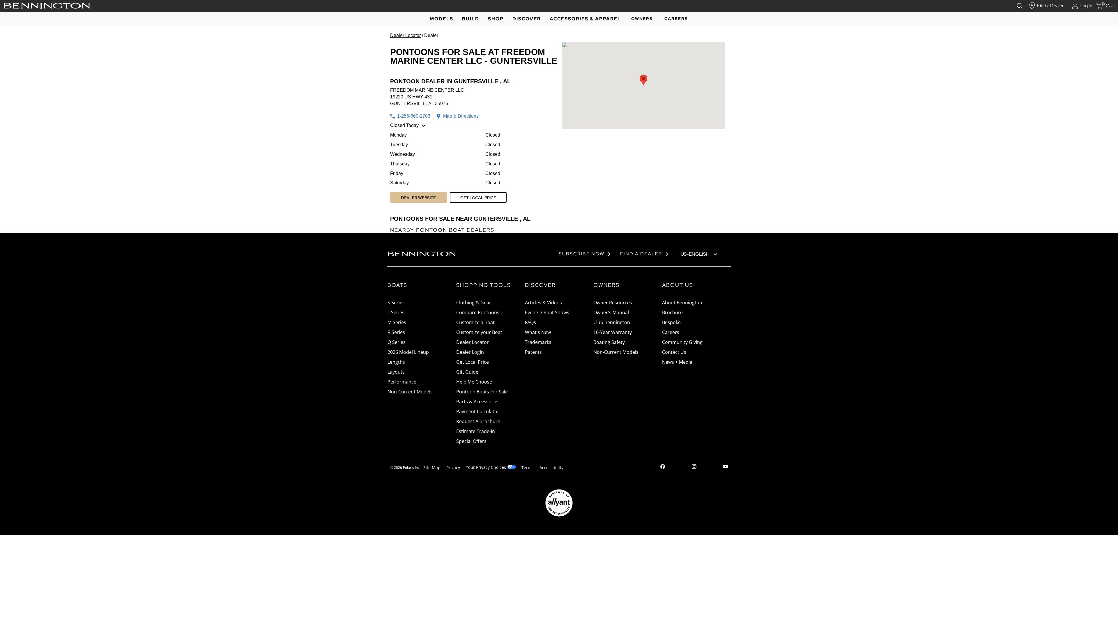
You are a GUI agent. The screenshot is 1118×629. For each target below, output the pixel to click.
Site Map (432, 467)
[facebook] (662, 467)
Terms (527, 467)
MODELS (441, 19)
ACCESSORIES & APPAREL (585, 19)
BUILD (470, 19)
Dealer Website (418, 197)
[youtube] (725, 467)
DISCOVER (526, 19)
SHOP (496, 19)
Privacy (453, 467)
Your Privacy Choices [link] (486, 467)
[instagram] (694, 467)
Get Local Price (478, 197)
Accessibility (551, 467)
